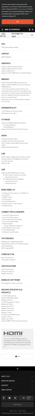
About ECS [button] (5, 376)
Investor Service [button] (8, 381)
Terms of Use (13, 411)
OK (17, 22)
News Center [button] (6, 390)
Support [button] (4, 385)
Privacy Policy (22, 9)
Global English (17, 404)
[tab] (17, 376)
